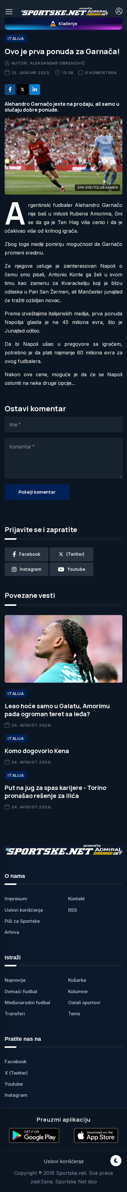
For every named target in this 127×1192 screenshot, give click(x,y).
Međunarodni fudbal (27, 1002)
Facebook (16, 1061)
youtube (76, 569)
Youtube (14, 1084)
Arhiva (12, 932)
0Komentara (101, 72)
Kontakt (76, 899)
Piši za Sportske (22, 921)
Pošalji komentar (36, 492)
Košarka (77, 980)
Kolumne (78, 991)
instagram (30, 569)
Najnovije (15, 980)
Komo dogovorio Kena (37, 751)
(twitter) (75, 554)
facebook (29, 554)
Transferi (15, 1013)
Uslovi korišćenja (24, 910)
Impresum (16, 899)
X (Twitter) (16, 1073)
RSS (72, 910)
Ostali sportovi (84, 1002)
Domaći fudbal (21, 991)
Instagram (16, 1095)
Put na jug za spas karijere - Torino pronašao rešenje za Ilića (55, 791)
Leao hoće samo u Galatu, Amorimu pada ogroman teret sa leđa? (57, 710)
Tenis (74, 1013)
